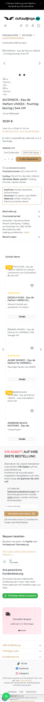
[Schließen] (41, 3)
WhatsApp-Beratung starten (22, 596)
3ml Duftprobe (11, 152)
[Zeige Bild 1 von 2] (20, 75)
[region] (22, 5)
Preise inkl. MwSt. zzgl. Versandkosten (20, 131)
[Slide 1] (19, 630)
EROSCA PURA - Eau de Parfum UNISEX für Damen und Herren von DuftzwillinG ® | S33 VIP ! (21, 299)
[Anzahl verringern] (5, 159)
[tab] (21, 211)
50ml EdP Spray (31, 152)
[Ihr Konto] (33, 25)
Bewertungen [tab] (9, 237)
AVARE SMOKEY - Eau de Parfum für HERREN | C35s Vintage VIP (21, 361)
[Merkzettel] (27, 25)
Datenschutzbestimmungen (21, 491)
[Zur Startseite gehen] (22, 18)
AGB (9, 497)
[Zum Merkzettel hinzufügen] (32, 285)
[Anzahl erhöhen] (12, 159)
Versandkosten (25, 680)
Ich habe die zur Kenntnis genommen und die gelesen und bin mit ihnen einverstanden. (23, 494)
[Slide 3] (23, 630)
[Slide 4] (25, 630)
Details (22, 316)
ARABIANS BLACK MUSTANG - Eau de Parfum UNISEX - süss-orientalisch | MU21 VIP (20, 424)
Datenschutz (31, 691)
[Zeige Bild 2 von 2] (24, 75)
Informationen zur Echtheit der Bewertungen (22, 701)
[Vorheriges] (4, 63)
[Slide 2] (21, 630)
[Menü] (5, 25)
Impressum (12, 691)
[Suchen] (21, 25)
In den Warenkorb (29, 159)
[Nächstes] (40, 63)
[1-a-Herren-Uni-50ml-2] (22, 63)
